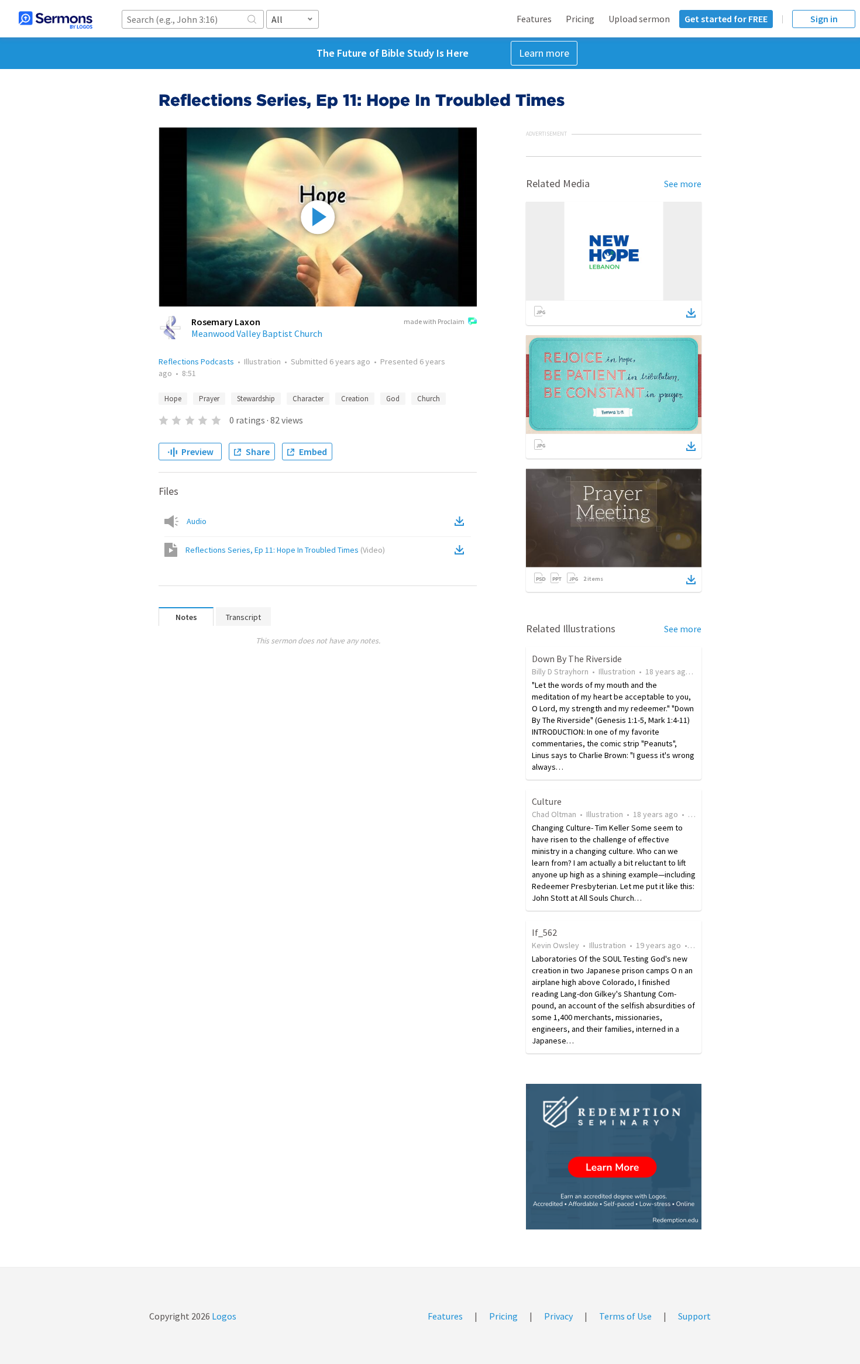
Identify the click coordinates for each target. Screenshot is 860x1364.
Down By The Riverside (577, 658)
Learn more (544, 53)
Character (308, 399)
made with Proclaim (434, 321)
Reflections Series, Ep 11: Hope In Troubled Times (285, 550)
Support (694, 1316)
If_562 (544, 932)
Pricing (580, 19)
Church (428, 399)
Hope (172, 399)
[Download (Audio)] (461, 521)
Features (534, 19)
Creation (355, 399)
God (393, 399)
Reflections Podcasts (196, 361)
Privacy (558, 1316)
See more (682, 184)
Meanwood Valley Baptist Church (256, 333)
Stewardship (256, 399)
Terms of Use (625, 1316)
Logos (223, 1316)
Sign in (824, 19)
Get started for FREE (726, 19)
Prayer (209, 399)
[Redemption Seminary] (613, 1156)
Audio (197, 521)
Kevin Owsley (555, 945)
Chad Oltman (554, 814)
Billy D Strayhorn (560, 671)
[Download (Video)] (461, 550)
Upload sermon (639, 19)
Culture (547, 801)
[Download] (691, 313)
